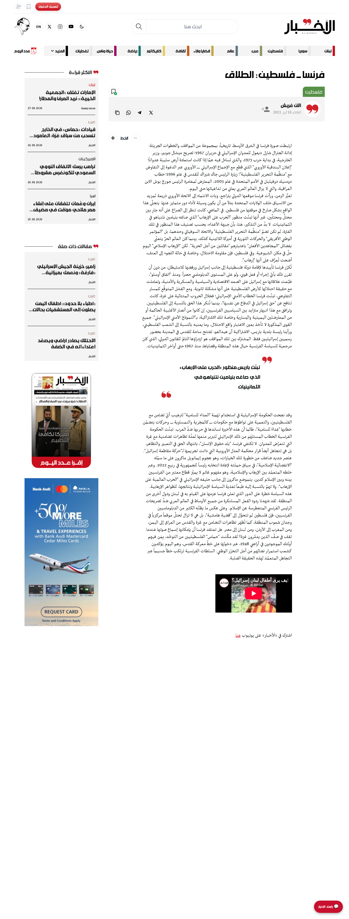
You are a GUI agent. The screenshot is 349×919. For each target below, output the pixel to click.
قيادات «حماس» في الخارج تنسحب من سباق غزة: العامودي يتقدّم (62, 132)
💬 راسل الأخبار (328, 906)
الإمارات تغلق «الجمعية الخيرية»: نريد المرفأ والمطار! (67, 95)
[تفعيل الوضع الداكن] (82, 26)
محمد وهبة (88, 108)
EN (38, 26)
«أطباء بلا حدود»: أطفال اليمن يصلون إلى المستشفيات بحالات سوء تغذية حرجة (63, 306)
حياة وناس (105, 51)
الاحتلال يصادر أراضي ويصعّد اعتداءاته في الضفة (66, 343)
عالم (230, 51)
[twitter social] (49, 26)
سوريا (302, 51)
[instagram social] (60, 26)
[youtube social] (71, 26)
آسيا (92, 195)
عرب (255, 51)
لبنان (327, 51)
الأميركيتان (87, 158)
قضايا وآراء (201, 51)
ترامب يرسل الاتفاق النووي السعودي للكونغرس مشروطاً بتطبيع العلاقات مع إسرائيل (64, 169)
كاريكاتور (154, 51)
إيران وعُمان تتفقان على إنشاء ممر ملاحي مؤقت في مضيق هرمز (64, 206)
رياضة (132, 51)
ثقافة (181, 51)
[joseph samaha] (24, 27)
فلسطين (275, 51)
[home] (309, 26)
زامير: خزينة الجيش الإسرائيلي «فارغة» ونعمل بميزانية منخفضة (66, 269)
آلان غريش (291, 105)
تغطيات (82, 51)
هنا (238, 635)
